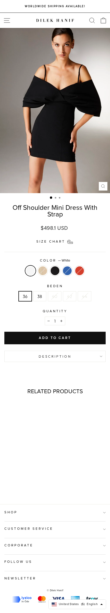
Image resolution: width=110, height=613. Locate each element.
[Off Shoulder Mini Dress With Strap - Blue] (29, 487)
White (30, 271)
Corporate (18, 545)
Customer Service (28, 529)
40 (55, 296)
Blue (67, 271)
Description (55, 356)
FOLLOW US (18, 562)
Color (55, 260)
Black (55, 271)
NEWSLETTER (20, 578)
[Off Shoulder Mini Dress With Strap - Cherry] (35, 487)
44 (84, 296)
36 (25, 296)
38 (39, 296)
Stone (43, 271)
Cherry (79, 271)
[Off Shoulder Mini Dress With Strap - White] (12, 487)
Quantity (55, 311)
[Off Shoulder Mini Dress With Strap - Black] (24, 487)
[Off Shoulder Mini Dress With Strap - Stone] (18, 487)
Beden (55, 286)
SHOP (10, 512)
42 (69, 296)
